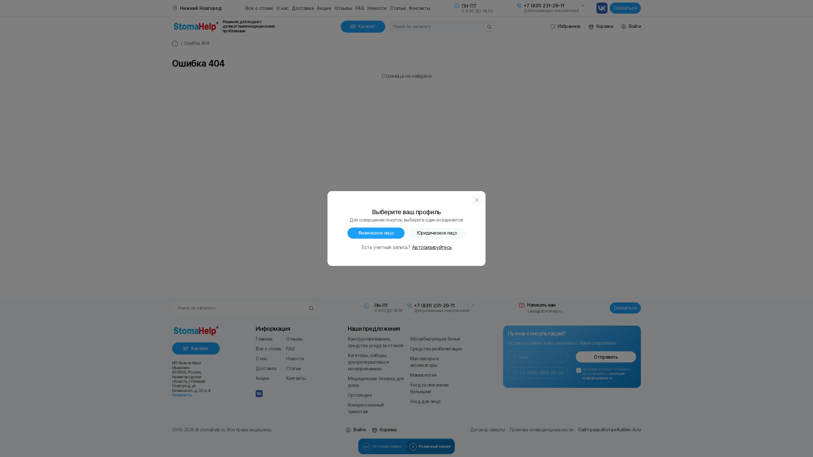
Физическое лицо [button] (376, 232)
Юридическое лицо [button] (437, 232)
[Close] (476, 200)
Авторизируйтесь (432, 247)
